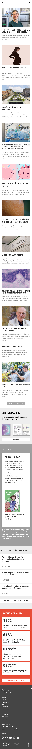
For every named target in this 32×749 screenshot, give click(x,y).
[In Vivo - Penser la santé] (3, 2)
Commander (16, 439)
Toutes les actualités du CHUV (16, 601)
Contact (5, 719)
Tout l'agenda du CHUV (16, 680)
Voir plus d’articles (16, 404)
